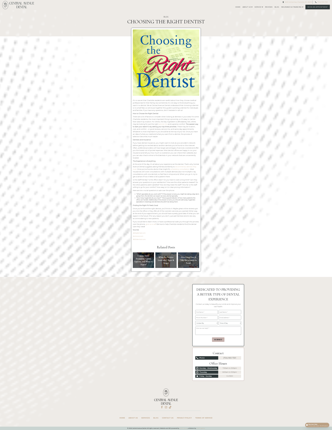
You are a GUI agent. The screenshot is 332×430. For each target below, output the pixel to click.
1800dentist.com (139, 239)
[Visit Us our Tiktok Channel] (170, 407)
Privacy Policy (184, 418)
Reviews (269, 7)
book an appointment (318, 7)
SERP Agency (200, 428)
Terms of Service (204, 418)
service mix (163, 124)
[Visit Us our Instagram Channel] (166, 407)
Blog (277, 7)
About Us (247, 7)
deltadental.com (139, 233)
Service (258, 7)
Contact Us (168, 418)
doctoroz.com (138, 236)
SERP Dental (183, 428)
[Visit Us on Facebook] (162, 407)
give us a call (151, 224)
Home (237, 7)
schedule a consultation (180, 169)
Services (145, 418)
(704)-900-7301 (229, 358)
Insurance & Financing (291, 7)
